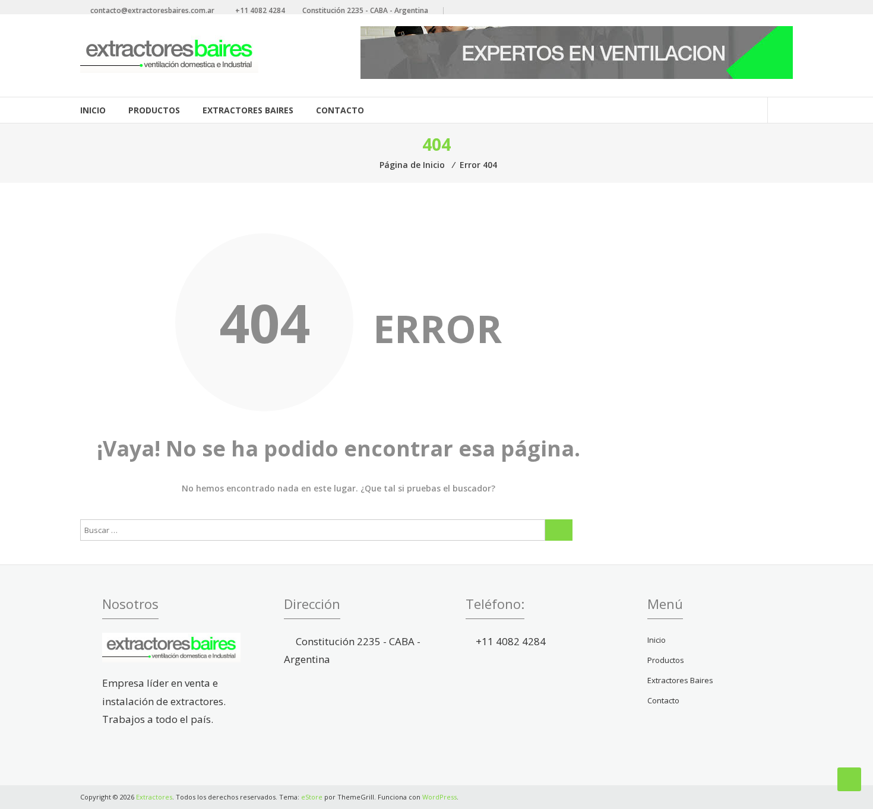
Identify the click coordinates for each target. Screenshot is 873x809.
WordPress (439, 796)
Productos (154, 110)
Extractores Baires (248, 110)
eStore (311, 796)
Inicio (93, 110)
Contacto (340, 110)
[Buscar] (558, 530)
